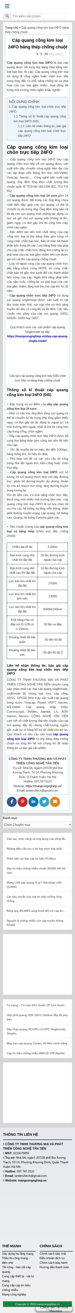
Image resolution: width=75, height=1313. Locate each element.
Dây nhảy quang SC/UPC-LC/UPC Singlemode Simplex (36, 1031)
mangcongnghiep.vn (32, 1180)
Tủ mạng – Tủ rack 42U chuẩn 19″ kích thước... (37, 1005)
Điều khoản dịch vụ (52, 1258)
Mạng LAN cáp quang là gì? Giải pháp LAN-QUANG (34, 884)
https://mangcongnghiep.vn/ (44, 786)
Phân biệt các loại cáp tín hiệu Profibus (31, 858)
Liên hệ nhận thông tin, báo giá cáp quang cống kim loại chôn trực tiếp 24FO (42, 130)
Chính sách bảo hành (53, 1262)
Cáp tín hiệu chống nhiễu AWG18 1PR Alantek (36, 1053)
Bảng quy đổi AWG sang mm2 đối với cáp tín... (36, 910)
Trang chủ (11, 27)
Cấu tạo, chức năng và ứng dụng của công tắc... (37, 838)
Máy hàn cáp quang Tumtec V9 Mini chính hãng (37, 1043)
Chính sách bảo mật (53, 1253)
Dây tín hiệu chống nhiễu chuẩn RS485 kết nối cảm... (36, 870)
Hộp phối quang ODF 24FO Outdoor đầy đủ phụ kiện (37, 1017)
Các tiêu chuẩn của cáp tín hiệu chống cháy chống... (34, 898)
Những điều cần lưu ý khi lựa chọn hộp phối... (35, 848)
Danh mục (10, 818)
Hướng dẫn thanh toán (54, 1267)
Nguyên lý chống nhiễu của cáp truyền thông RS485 (35, 923)
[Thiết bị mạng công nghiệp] (37, 6)
